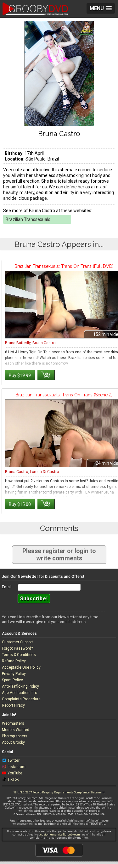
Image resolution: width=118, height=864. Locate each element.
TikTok (13, 779)
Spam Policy (12, 680)
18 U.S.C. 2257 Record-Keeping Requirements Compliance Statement (59, 792)
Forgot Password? (17, 648)
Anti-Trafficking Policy (20, 686)
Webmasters (13, 723)
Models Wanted (15, 730)
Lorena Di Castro (44, 472)
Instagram (16, 767)
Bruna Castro (43, 343)
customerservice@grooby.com (60, 834)
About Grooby (13, 742)
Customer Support (17, 642)
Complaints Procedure (21, 699)
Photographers (14, 736)
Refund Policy (14, 661)
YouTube (15, 773)
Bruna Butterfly (18, 343)
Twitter (14, 760)
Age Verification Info (19, 693)
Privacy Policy (14, 674)
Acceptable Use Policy (21, 667)
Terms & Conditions (19, 655)
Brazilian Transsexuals (28, 219)
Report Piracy (13, 705)
